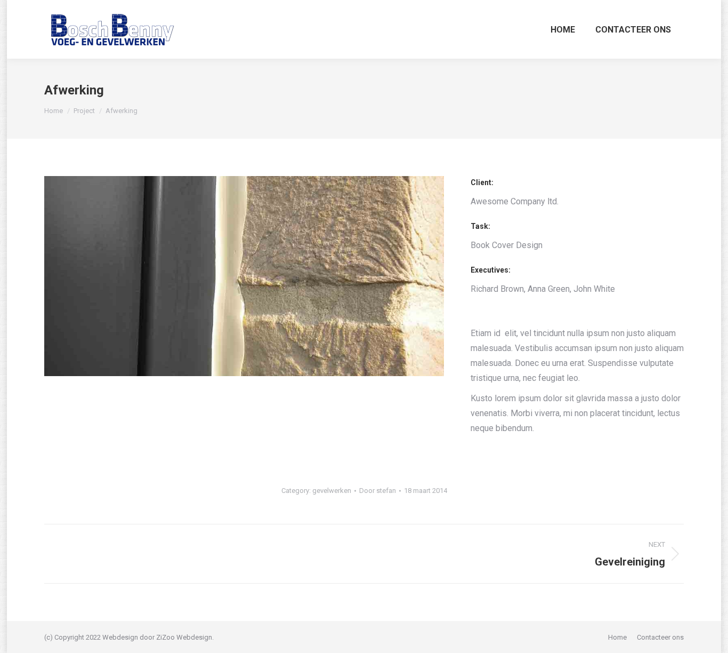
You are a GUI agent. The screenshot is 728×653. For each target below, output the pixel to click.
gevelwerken (331, 491)
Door (377, 491)
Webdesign (194, 637)
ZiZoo (165, 637)
